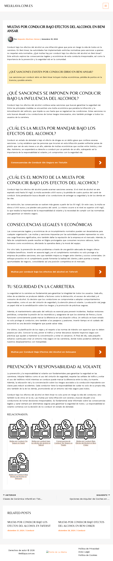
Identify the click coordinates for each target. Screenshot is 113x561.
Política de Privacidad (88, 548)
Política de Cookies (87, 555)
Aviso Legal (84, 552)
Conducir (30, 530)
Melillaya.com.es (18, 6)
